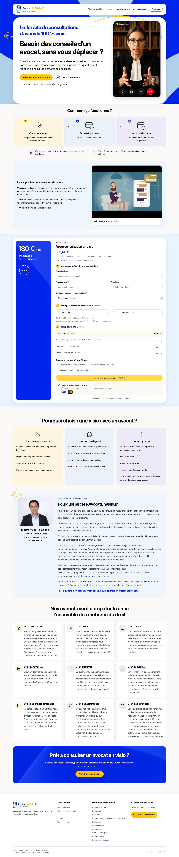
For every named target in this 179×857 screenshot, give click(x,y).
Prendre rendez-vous (89, 774)
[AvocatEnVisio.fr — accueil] (30, 9)
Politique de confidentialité (67, 811)
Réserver (156, 9)
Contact (60, 818)
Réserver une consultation (36, 77)
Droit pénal (82, 626)
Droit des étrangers (138, 703)
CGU (58, 815)
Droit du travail (84, 666)
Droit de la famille (33, 626)
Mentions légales (63, 807)
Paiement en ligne (123, 9)
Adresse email (67, 282)
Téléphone (120, 282)
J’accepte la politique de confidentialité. (81, 370)
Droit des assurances (87, 703)
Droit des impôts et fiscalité (39, 703)
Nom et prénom (67, 271)
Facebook (149, 851)
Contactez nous (139, 9)
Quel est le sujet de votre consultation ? (77, 293)
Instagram (162, 851)
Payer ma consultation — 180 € (109, 378)
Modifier (159, 341)
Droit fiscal (96, 815)
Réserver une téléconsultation (100, 9)
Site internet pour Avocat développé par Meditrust (31, 852)
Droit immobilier (137, 666)
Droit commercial (33, 666)
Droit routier (134, 626)
